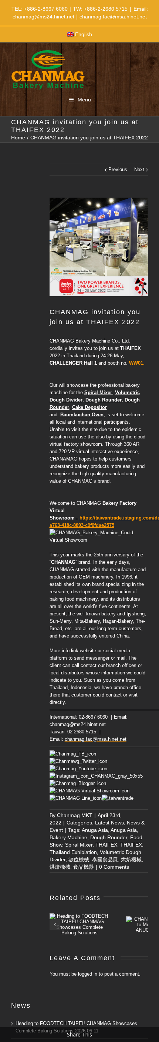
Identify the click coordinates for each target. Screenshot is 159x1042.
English (83, 34)
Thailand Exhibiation (73, 852)
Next (139, 169)
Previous (117, 169)
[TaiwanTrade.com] (117, 798)
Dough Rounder (108, 837)
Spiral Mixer (78, 845)
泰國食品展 (105, 859)
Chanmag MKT (74, 815)
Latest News (109, 823)
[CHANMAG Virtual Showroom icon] (89, 790)
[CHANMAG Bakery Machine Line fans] (76, 798)
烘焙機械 (131, 859)
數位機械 (78, 859)
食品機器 (83, 867)
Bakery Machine (68, 837)
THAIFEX (106, 845)
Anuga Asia (95, 830)
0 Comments (114, 867)
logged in (87, 974)
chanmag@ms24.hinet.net (78, 724)
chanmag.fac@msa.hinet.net (95, 739)
